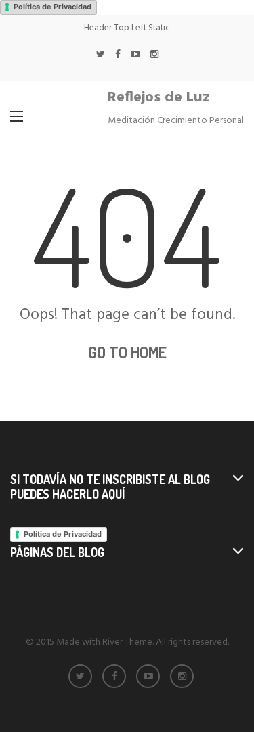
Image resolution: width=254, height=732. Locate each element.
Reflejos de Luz (159, 97)
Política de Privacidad (52, 6)
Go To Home (127, 352)
